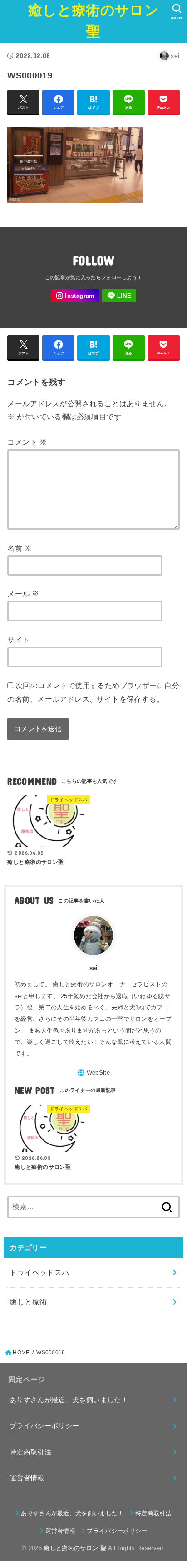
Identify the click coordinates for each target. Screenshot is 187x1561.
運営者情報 (27, 1478)
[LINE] (119, 295)
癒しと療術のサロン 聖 (93, 20)
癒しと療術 (28, 1302)
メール (23, 594)
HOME (21, 1352)
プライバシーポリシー (44, 1426)
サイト (18, 639)
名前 (19, 548)
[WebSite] (93, 1072)
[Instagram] (75, 295)
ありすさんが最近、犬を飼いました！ (69, 1400)
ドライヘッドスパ (39, 1272)
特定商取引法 (30, 1452)
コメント (26, 442)
